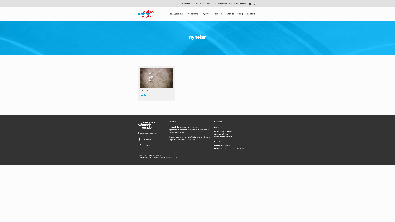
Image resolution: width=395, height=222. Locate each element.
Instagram (147, 145)
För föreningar (221, 3)
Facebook (147, 139)
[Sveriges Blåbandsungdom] (146, 17)
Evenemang (192, 14)
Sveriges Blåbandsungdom (147, 157)
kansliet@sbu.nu (224, 145)
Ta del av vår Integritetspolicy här (149, 155)
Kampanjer (233, 3)
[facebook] (250, 3)
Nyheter (206, 14)
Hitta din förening (235, 14)
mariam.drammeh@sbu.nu (223, 137)
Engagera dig (176, 14)
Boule (143, 95)
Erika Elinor (173, 157)
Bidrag (243, 3)
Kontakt (251, 14)
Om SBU (218, 14)
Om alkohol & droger (189, 3)
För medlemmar (206, 3)
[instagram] (255, 3)
